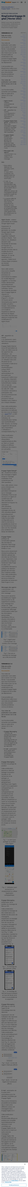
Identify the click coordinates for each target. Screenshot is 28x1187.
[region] (14, 1175)
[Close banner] (24, 1164)
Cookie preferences (14, 1185)
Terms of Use (8, 1182)
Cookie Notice (14, 1180)
